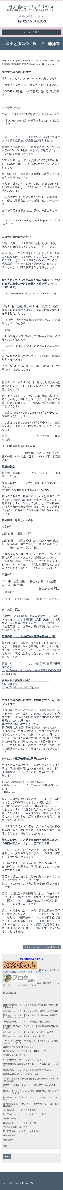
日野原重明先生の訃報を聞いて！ (18, 1047)
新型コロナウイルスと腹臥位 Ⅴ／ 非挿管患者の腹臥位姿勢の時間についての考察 (30, 1016)
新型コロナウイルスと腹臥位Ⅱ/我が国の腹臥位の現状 (28, 1032)
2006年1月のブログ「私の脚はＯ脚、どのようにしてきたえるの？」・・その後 (30, 1041)
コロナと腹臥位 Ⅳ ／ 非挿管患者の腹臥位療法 (26, 1021)
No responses (49, 64)
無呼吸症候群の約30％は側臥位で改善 (20, 1074)
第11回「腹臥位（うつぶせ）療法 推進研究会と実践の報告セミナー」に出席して (31, 1092)
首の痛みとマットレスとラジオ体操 (19, 1122)
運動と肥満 (8, 1139)
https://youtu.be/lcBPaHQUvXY (20, 687)
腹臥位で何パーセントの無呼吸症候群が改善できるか (27, 1070)
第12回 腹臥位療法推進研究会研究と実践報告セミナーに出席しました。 (31, 1079)
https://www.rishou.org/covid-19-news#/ (25, 489)
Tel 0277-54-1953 (31, 21)
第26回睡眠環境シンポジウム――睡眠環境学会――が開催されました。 (31, 1104)
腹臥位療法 (16, 64)
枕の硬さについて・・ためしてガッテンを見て (24, 1114)
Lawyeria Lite (8, 1183)
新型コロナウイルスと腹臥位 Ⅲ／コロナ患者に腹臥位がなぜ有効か (30, 1027)
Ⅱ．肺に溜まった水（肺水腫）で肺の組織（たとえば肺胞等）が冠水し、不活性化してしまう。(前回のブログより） (31, 866)
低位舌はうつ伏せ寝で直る (15, 1055)
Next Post (52, 947)
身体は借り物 (9, 1135)
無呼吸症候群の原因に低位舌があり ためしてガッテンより (30, 1064)
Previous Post (33, 947)
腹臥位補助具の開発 (31, 64)
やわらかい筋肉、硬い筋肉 (15, 1127)
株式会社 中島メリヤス (31, 6)
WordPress (31, 1183)
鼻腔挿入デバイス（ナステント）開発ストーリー (25, 1051)
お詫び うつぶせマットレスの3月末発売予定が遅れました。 (30, 1086)
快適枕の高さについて (13, 1118)
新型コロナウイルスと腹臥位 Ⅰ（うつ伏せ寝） (24, 1036)
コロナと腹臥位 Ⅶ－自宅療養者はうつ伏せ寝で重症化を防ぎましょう (30, 1005)
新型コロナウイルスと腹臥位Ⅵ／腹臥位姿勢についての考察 (30, 1011)
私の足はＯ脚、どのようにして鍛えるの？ (22, 1131)
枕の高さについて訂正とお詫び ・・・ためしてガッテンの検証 (30, 1098)
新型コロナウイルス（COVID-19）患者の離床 (32, 84)
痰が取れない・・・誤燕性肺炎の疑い (20, 1110)
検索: (5, 1146)
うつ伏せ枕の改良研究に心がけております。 (23, 1059)
